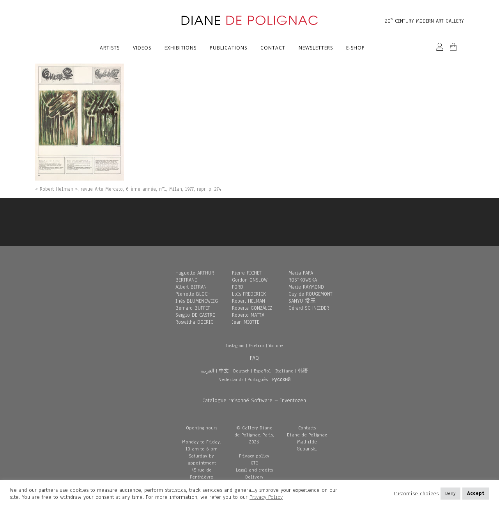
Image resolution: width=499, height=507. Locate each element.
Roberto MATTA (248, 315)
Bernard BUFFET (192, 308)
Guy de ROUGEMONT (310, 294)
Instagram (235, 345)
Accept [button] (476, 493)
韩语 (303, 371)
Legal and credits (254, 470)
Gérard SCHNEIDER (308, 308)
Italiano (284, 371)
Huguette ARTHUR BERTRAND (194, 276)
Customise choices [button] (416, 493)
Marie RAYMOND (306, 287)
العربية (207, 371)
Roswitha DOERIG (194, 322)
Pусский (281, 379)
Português (258, 379)
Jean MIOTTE (245, 322)
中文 (224, 371)
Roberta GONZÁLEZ (252, 308)
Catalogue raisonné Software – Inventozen (254, 400)
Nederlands (230, 379)
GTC (254, 463)
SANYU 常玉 (302, 301)
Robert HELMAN (248, 301)
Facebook (256, 345)
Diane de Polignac (307, 435)
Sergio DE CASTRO (195, 315)
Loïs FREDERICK (249, 294)
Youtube (276, 345)
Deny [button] (450, 493)
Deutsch (241, 371)
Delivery (254, 477)
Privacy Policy (266, 497)
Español (262, 371)
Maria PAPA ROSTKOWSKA (302, 276)
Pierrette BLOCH (193, 294)
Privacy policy (254, 456)
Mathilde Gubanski (307, 445)
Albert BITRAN (191, 287)
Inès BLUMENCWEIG (196, 301)
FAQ (254, 358)
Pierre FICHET (247, 273)
